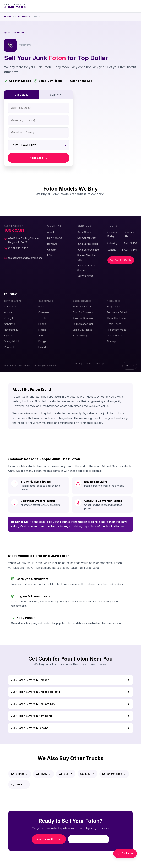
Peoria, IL (9, 347)
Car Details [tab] (21, 94)
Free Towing (80, 335)
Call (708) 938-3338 (91, 839)
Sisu (87, 773)
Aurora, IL (9, 312)
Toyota (42, 318)
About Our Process (117, 318)
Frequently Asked (117, 312)
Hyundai (43, 347)
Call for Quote (123, 260)
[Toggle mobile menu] (133, 6)
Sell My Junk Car (82, 306)
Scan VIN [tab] (55, 94)
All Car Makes (114, 335)
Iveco (19, 784)
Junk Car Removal (83, 318)
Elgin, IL (8, 335)
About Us (52, 232)
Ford (41, 306)
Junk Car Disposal (87, 243)
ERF (66, 773)
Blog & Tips (113, 306)
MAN (44, 773)
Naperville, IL (11, 323)
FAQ (49, 255)
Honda (42, 323)
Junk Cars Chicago (88, 249)
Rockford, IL (11, 329)
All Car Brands (16, 32)
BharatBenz (114, 773)
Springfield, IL (12, 341)
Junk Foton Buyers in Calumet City (33, 704)
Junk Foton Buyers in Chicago (30, 680)
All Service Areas (116, 329)
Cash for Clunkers (83, 312)
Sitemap (111, 341)
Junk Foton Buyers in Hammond (31, 715)
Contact (51, 249)
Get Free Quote (48, 839)
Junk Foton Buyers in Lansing (29, 728)
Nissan (42, 329)
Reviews (52, 243)
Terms (88, 363)
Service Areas (85, 275)
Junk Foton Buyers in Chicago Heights (35, 692)
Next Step (36, 158)
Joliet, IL (8, 318)
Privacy (78, 363)
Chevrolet (44, 312)
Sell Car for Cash (86, 237)
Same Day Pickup (83, 329)
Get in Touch (114, 323)
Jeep (41, 335)
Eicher (20, 773)
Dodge (42, 341)
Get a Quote (84, 232)
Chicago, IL (10, 306)
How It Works (54, 237)
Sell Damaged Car (83, 323)
